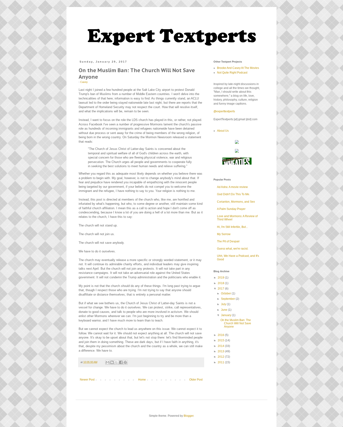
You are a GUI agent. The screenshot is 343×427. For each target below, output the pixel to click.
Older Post (196, 379)
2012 (221, 356)
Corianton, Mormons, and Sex (236, 201)
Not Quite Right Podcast (232, 72)
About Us (223, 130)
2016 (221, 335)
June (224, 309)
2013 (221, 351)
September (228, 298)
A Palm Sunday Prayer (231, 209)
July (224, 304)
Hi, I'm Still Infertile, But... (232, 227)
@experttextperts (224, 111)
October (226, 293)
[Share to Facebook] (121, 362)
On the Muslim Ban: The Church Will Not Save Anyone (235, 323)
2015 (221, 340)
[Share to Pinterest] (125, 362)
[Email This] (107, 362)
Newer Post (87, 379)
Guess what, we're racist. (232, 248)
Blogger (188, 415)
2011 (221, 362)
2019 (221, 277)
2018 (221, 283)
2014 (221, 346)
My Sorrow (224, 234)
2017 (221, 288)
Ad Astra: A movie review (232, 187)
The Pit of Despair (228, 241)
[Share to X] (116, 362)
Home (142, 379)
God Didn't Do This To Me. (233, 194)
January (226, 315)
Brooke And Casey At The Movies (238, 68)
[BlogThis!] (112, 362)
